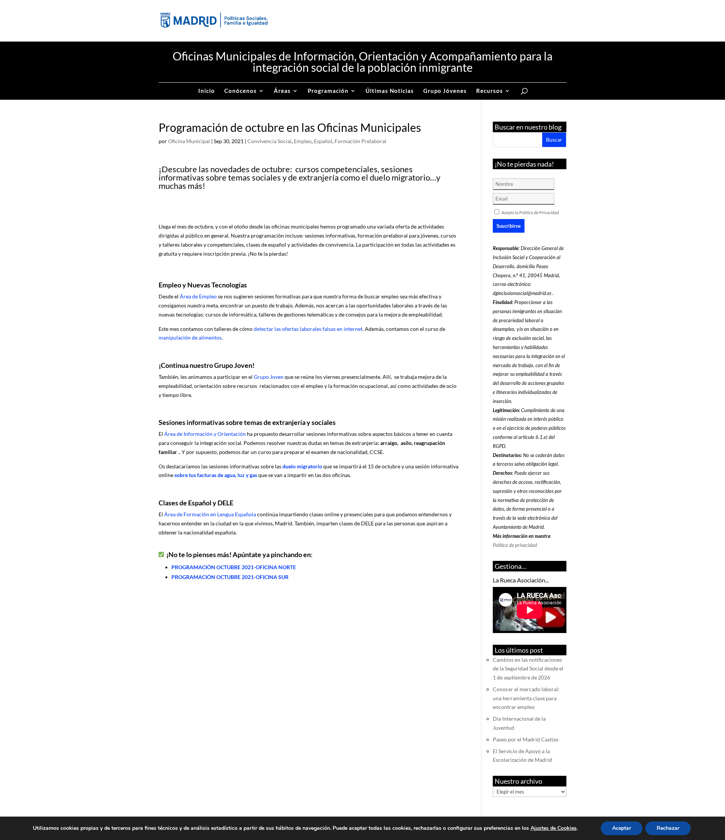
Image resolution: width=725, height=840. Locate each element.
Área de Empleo (198, 296)
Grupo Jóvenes (445, 91)
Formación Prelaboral (360, 141)
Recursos (489, 91)
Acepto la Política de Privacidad (530, 212)
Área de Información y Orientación (205, 434)
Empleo (303, 141)
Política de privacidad (515, 545)
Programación (328, 91)
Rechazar (668, 828)
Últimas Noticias (390, 91)
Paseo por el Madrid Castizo (525, 739)
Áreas (282, 91)
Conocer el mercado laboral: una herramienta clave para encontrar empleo (526, 698)
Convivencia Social (269, 141)
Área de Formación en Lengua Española (210, 514)
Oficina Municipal (189, 141)
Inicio (206, 91)
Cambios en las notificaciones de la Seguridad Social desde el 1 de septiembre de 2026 (528, 668)
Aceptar (621, 828)
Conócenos (240, 91)
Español (323, 141)
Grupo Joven (269, 377)
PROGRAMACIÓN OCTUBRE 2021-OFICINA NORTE (233, 567)
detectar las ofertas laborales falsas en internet (308, 329)
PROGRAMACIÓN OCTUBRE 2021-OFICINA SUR (229, 577)
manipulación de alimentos (190, 337)
